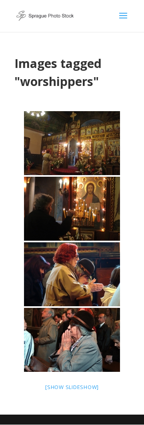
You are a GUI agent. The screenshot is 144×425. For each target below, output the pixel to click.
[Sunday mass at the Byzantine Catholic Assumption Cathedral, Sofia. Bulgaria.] (72, 143)
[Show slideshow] (72, 387)
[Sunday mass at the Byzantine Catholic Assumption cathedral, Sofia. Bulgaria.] (72, 340)
